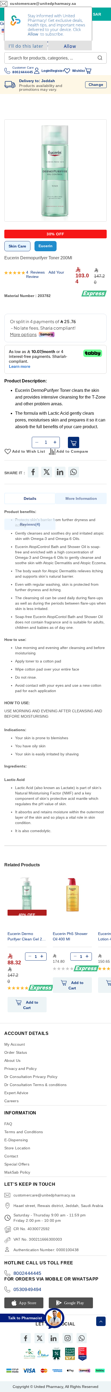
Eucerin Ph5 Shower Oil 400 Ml (70, 936)
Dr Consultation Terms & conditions (35, 1085)
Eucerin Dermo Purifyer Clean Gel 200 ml (27, 937)
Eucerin (46, 246)
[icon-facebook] (25, 1338)
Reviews (29, 524)
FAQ (8, 1124)
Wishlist (78, 71)
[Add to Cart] (73, 442)
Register (57, 71)
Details (30, 498)
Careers (11, 1101)
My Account (14, 1044)
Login (45, 71)
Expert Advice (16, 1093)
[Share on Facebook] (33, 472)
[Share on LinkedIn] (60, 472)
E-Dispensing (16, 1140)
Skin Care (17, 246)
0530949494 (27, 1289)
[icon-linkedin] (53, 1338)
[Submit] (100, 56)
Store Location (17, 1148)
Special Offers (16, 1164)
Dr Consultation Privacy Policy (30, 1076)
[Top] (101, 1321)
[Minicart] (88, 71)
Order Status (15, 1052)
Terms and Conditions (23, 1132)
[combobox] (55, 58)
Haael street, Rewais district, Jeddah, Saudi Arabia (58, 1205)
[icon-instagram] (68, 1338)
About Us (12, 1060)
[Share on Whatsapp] (73, 472)
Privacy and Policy (20, 1068)
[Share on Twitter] (46, 472)
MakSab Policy (17, 1172)
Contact (11, 1156)
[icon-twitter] (39, 1338)
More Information (81, 498)
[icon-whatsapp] (82, 1338)
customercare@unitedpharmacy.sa (44, 1195)
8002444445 (27, 1273)
